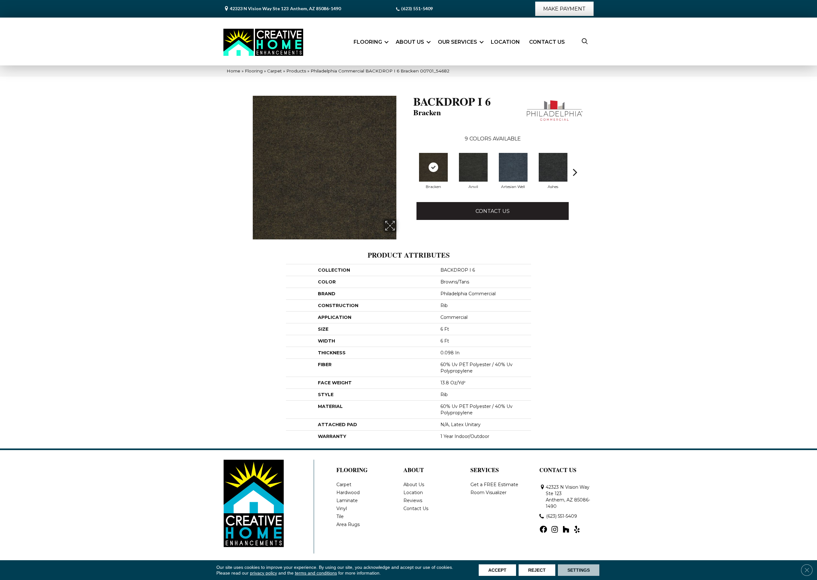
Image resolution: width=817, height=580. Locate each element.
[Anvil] (473, 167)
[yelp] (577, 530)
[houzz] (566, 530)
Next (575, 172)
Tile (340, 516)
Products (296, 70)
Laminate (347, 500)
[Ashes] (553, 167)
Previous (410, 172)
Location (505, 42)
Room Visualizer (488, 492)
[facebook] (543, 530)
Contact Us (547, 42)
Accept (497, 570)
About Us (410, 42)
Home (233, 70)
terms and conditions (316, 573)
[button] (386, 42)
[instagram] (554, 530)
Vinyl (341, 508)
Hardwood (348, 492)
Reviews (412, 500)
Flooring (368, 42)
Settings (578, 570)
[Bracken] (433, 167)
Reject (537, 570)
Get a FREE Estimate (494, 484)
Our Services (457, 42)
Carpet (274, 70)
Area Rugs (348, 524)
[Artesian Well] (513, 167)
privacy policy (263, 573)
